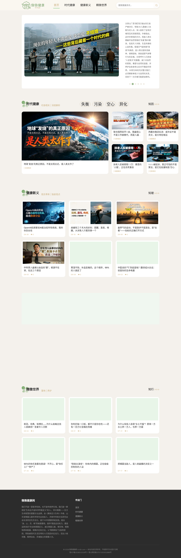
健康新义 (85, 5)
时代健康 (69, 5)
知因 (153, 104)
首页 (56, 5)
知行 (153, 332)
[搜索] (156, 5)
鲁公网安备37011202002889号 (100, 496)
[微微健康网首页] (33, 5)
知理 (153, 193)
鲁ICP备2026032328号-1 (78, 496)
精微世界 (101, 5)
